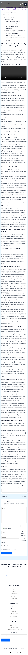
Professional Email (14, 615)
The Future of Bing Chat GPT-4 (12, 26)
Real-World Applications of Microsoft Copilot (15, 37)
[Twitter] (14, 652)
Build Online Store (14, 625)
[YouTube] (10, 652)
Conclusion (8, 40)
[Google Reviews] (20, 652)
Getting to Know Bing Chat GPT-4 (13, 21)
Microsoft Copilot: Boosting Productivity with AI (14, 30)
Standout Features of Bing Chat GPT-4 (14, 23)
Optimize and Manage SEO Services (14, 629)
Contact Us (14, 591)
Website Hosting (14, 613)
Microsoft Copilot (21, 478)
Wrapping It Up (9, 28)
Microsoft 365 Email (14, 616)
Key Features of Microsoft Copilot (13, 33)
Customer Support (14, 598)
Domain (14, 611)
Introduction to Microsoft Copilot (13, 31)
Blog (11, 12)
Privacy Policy (14, 596)
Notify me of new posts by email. (9, 549)
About (14, 589)
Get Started (14, 588)
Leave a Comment (5, 12)
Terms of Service (14, 593)
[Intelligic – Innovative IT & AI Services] (7, 4)
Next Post (24, 496)
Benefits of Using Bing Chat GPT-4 (13, 24)
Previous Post (4, 496)
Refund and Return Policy (14, 595)
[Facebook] (7, 652)
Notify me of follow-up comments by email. (11, 545)
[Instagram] (17, 652)
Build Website (14, 624)
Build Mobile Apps (14, 627)
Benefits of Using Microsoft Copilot (13, 35)
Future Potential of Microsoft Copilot (14, 38)
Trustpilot (14, 606)
